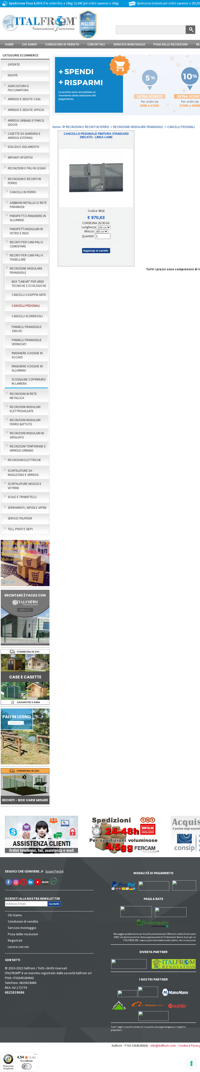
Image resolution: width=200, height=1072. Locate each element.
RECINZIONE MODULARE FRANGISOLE (26, 270)
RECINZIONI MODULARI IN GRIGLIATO (27, 435)
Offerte (14, 65)
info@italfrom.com (163, 1046)
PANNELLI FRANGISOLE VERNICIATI (27, 342)
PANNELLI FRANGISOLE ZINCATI (27, 329)
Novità (13, 75)
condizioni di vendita (62, 44)
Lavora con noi (18, 947)
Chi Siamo (15, 915)
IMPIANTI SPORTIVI (20, 157)
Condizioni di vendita (23, 921)
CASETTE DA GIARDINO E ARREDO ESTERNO (24, 136)
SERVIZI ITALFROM (20, 518)
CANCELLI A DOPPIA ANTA (29, 295)
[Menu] (35, 1055)
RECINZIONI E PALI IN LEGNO (27, 168)
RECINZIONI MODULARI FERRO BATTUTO (25, 422)
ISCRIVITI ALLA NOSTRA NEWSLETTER (35, 899)
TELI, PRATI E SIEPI (20, 529)
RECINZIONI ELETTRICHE (24, 460)
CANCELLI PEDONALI (26, 305)
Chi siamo (29, 44)
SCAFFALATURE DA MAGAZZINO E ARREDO (23, 473)
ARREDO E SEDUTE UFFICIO (26, 110)
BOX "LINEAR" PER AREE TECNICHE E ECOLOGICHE (29, 284)
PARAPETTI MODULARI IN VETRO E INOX (26, 231)
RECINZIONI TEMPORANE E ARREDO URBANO (28, 448)
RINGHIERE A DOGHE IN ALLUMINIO (27, 368)
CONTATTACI (96, 44)
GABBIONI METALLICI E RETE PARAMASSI (28, 205)
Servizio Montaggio (129, 44)
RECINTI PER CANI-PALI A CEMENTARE (26, 244)
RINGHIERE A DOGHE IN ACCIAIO (27, 355)
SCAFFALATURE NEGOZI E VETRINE (24, 486)
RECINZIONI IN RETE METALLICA (23, 396)
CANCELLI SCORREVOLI (27, 316)
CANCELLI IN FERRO (23, 192)
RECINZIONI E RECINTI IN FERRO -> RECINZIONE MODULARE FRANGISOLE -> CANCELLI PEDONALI (130, 127)
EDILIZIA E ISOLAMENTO (23, 147)
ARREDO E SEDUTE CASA (24, 99)
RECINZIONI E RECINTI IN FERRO (24, 181)
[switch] (26, 1066)
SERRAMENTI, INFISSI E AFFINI (27, 508)
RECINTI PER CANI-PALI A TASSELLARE (26, 257)
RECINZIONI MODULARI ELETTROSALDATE (25, 409)
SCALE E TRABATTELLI (22, 497)
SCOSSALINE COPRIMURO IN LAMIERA (29, 381)
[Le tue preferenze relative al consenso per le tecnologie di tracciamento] (191, 1063)
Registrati (15, 940)
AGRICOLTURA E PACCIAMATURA (18, 88)
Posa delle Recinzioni (170, 44)
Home (9, 44)
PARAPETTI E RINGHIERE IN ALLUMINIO (28, 218)
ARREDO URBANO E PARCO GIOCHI (26, 122)
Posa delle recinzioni (23, 934)
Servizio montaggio (22, 928)
